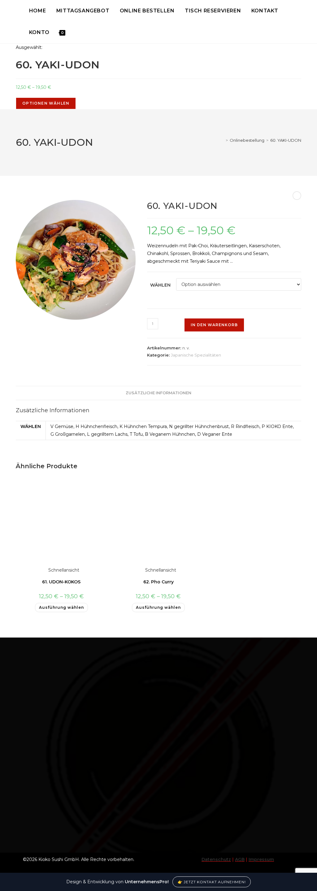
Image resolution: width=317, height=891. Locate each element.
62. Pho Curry (158, 582)
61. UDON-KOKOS (61, 582)
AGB (240, 859)
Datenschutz (216, 859)
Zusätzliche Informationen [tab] (158, 393)
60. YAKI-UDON (285, 140)
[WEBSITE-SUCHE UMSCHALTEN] (71, 32)
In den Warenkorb (214, 324)
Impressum (261, 859)
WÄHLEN (160, 285)
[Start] (222, 140)
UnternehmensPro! (147, 882)
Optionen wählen (45, 103)
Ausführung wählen (61, 607)
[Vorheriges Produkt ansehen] (297, 195)
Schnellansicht (63, 570)
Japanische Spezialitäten (196, 355)
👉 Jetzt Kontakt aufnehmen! (212, 882)
